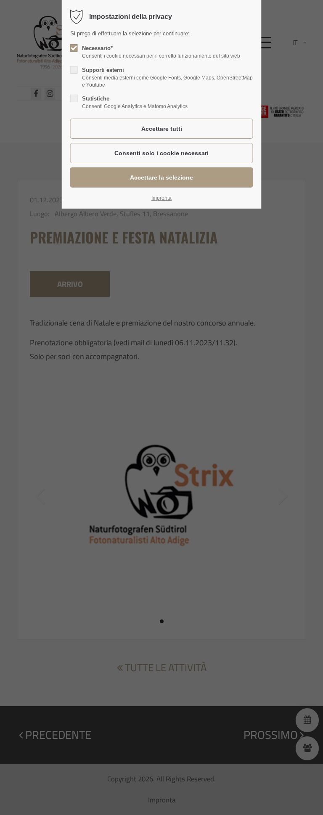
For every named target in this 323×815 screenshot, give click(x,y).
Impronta (161, 198)
